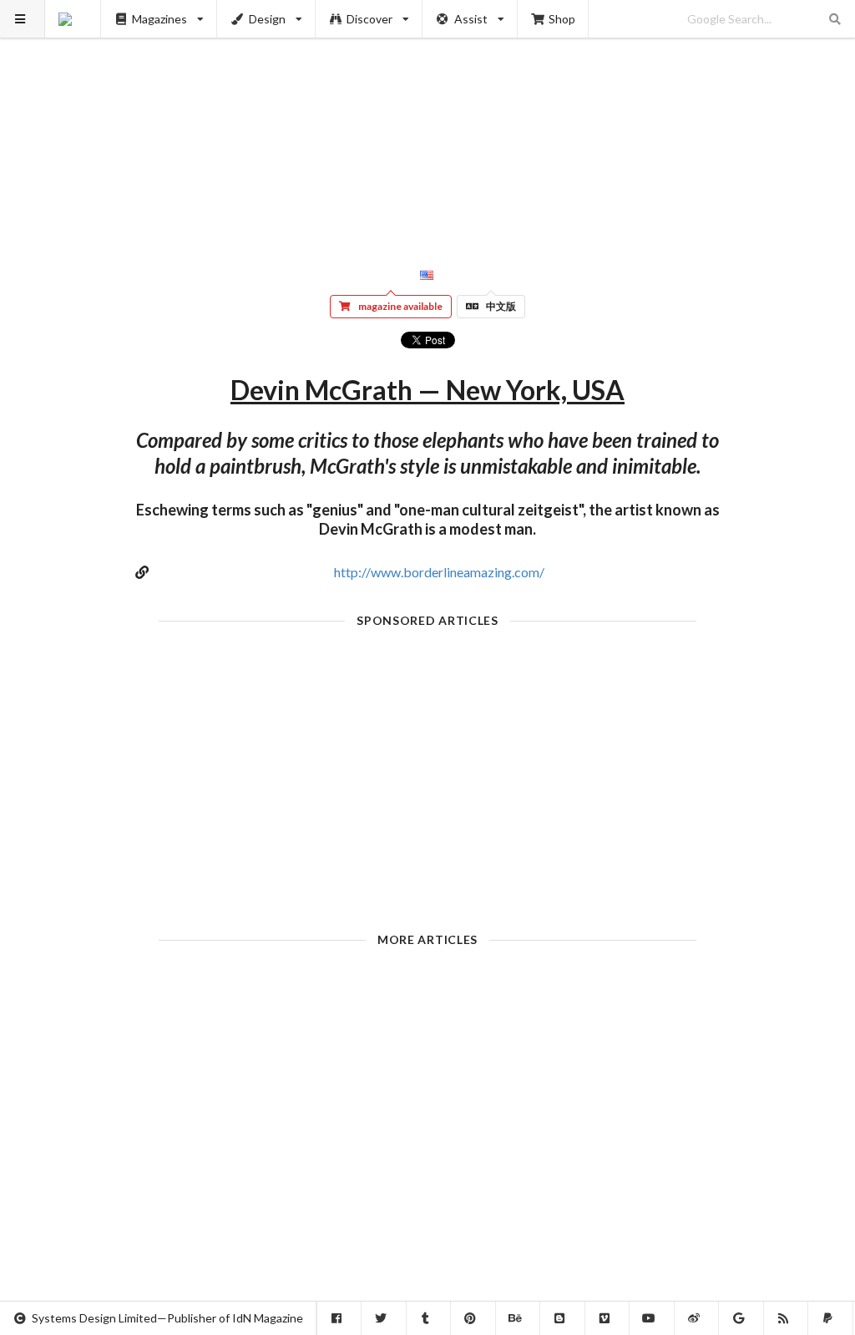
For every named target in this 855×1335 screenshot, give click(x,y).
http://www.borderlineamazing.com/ (439, 572)
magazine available (400, 306)
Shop (562, 19)
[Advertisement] (427, 117)
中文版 (501, 306)
